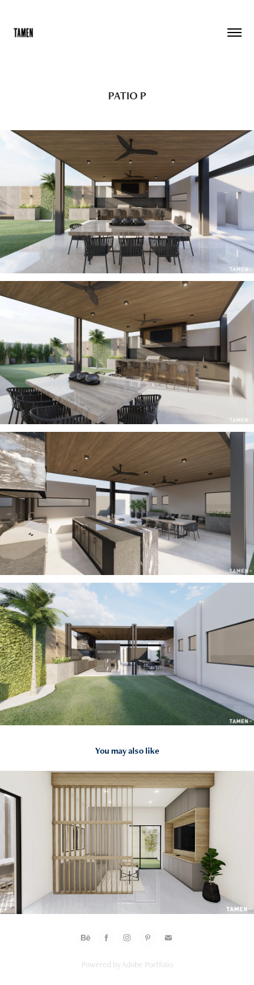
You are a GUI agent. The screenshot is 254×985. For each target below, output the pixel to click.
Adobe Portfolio (147, 964)
